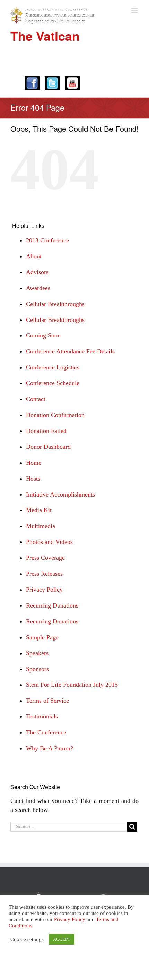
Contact (35, 399)
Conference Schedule (52, 383)
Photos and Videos (49, 541)
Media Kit (39, 510)
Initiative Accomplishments (60, 494)
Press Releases (44, 573)
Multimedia (40, 525)
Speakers (37, 653)
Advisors (37, 272)
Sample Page (42, 637)
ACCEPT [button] (61, 939)
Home (33, 462)
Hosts (33, 478)
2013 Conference (47, 240)
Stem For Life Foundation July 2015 (72, 684)
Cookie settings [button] (27, 939)
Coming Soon (43, 335)
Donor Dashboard (48, 446)
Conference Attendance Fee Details (70, 351)
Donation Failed (46, 430)
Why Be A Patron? (49, 748)
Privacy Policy (44, 589)
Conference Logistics (52, 367)
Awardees (38, 288)
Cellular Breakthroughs (55, 303)
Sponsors (37, 669)
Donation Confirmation (55, 414)
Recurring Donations (52, 605)
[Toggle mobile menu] (135, 10)
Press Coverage (45, 557)
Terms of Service (47, 700)
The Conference (46, 732)
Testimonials (42, 716)
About (34, 256)
